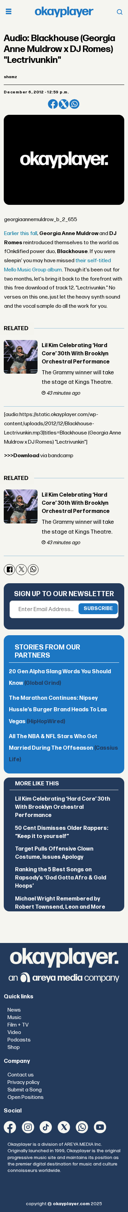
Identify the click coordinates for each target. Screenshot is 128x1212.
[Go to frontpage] (64, 12)
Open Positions (26, 1097)
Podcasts (19, 1040)
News (14, 1010)
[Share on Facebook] (53, 104)
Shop (14, 1047)
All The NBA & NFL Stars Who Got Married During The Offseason (63, 748)
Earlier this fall (20, 233)
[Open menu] (8, 12)
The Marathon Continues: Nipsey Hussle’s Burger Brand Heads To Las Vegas (58, 710)
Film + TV (18, 1025)
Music (14, 1017)
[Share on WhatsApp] (74, 104)
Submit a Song (25, 1090)
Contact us (21, 1075)
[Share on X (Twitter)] (64, 104)
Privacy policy (24, 1082)
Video (14, 1032)
